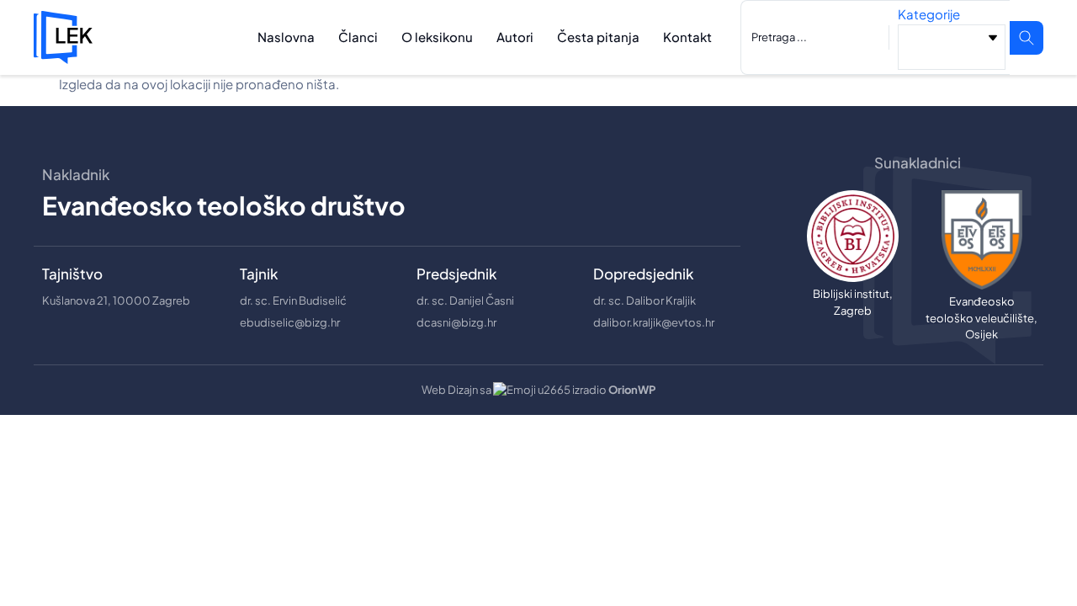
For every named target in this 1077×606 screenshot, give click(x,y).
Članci (358, 37)
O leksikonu (437, 37)
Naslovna (286, 37)
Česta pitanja (598, 37)
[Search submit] (1026, 38)
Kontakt (687, 37)
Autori (514, 37)
